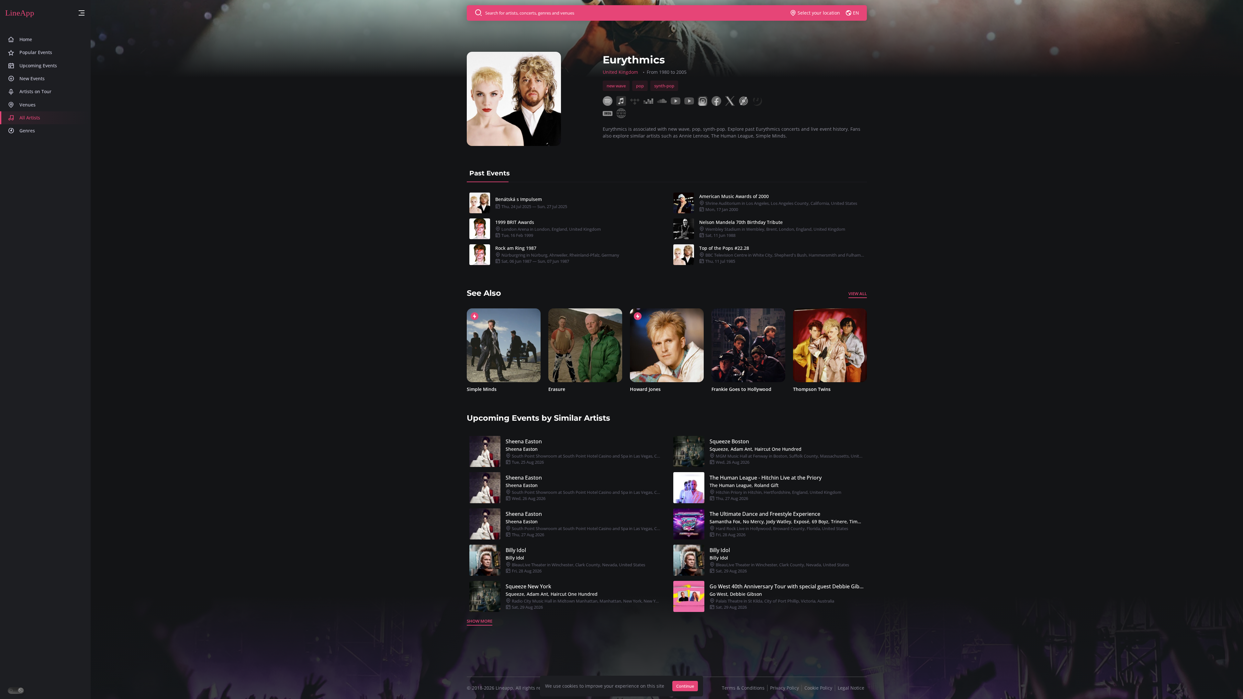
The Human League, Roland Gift (744, 485)
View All (857, 293)
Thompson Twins (730, 389)
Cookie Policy (818, 688)
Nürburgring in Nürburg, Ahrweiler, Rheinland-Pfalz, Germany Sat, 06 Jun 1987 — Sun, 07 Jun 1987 (559, 258)
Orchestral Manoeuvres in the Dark (830, 389)
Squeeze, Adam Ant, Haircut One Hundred (755, 449)
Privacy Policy (784, 688)
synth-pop (664, 86)
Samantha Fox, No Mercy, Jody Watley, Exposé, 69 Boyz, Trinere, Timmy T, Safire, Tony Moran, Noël (787, 521)
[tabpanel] (667, 229)
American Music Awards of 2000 (734, 196)
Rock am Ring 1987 (515, 248)
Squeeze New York (528, 586)
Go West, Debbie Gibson (736, 594)
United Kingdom (620, 72)
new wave (616, 86)
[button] (81, 13)
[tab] (489, 173)
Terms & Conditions (743, 688)
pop (640, 86)
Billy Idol (516, 550)
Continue (685, 686)
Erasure (475, 389)
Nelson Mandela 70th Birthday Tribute (741, 222)
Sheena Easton (524, 441)
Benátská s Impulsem (518, 199)
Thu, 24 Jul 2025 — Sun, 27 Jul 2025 (533, 206)
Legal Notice (851, 688)
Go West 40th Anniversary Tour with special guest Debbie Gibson (787, 586)
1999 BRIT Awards (514, 222)
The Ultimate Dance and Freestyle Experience (765, 513)
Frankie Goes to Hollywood (660, 389)
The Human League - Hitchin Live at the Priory (766, 477)
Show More (479, 621)
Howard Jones (563, 389)
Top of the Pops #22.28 (724, 248)
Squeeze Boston (729, 441)
